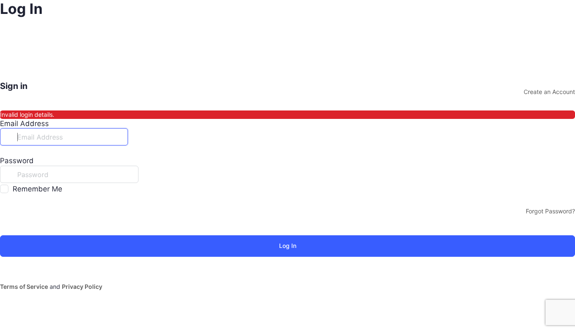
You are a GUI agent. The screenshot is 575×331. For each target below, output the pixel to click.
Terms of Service (24, 286)
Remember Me (37, 189)
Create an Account (549, 91)
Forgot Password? (550, 211)
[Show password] (147, 174)
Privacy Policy (82, 286)
